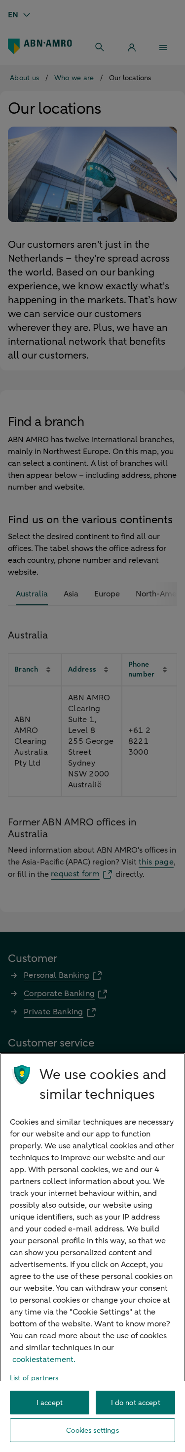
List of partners (34, 1378)
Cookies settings (92, 1430)
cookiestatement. (43, 1359)
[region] (92, 1252)
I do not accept (135, 1402)
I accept (50, 1402)
